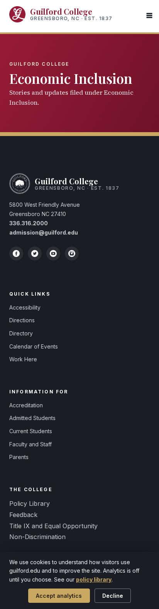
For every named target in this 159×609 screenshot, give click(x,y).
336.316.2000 (28, 223)
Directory (21, 333)
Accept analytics (59, 595)
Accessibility (25, 307)
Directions (22, 320)
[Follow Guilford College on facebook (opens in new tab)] (16, 253)
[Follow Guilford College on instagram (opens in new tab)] (72, 253)
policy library (94, 579)
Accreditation (26, 405)
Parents (19, 457)
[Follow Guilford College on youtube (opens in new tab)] (53, 253)
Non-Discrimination (37, 537)
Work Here (23, 359)
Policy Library (29, 503)
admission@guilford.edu (43, 232)
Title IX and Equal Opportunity (53, 526)
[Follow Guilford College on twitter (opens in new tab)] (35, 253)
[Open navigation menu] (149, 16)
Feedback (23, 515)
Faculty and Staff (30, 444)
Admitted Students (32, 418)
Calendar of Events (33, 346)
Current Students (30, 431)
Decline (112, 595)
